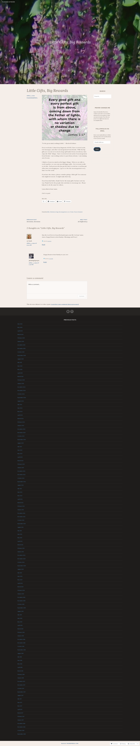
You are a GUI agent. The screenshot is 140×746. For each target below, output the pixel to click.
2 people (51, 258)
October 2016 (21, 730)
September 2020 (22, 565)
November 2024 (22, 390)
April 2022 (20, 499)
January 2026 (21, 341)
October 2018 (21, 646)
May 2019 (20, 622)
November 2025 (21, 348)
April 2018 (20, 667)
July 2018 (20, 657)
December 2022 (21, 471)
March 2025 (20, 376)
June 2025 (20, 366)
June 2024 (20, 408)
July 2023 (20, 446)
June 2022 (20, 492)
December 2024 (21, 387)
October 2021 (21, 520)
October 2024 (21, 394)
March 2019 (20, 629)
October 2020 (21, 562)
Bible (48, 212)
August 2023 (21, 443)
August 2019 (20, 611)
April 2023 (20, 457)
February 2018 (21, 674)
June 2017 (20, 702)
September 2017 (22, 692)
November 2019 (21, 600)
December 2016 (21, 723)
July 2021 (20, 530)
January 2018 (21, 678)
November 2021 (21, 516)
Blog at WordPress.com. (70, 743)
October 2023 (21, 436)
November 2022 (21, 474)
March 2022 (20, 502)
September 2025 (22, 355)
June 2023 (20, 450)
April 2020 (20, 583)
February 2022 (21, 506)
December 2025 (21, 345)
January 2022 (21, 509)
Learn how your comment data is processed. (65, 304)
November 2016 (21, 727)
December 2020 (21, 555)
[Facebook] (68, 311)
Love (68, 212)
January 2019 (21, 636)
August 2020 (21, 569)
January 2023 (21, 467)
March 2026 (20, 334)
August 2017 (20, 695)
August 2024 (21, 401)
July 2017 (20, 699)
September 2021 (22, 523)
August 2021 (20, 527)
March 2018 (20, 671)
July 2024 (20, 404)
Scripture (80, 212)
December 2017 (21, 681)
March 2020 (20, 586)
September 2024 (22, 397)
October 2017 (21, 688)
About (136, 2)
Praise (71, 212)
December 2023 (21, 429)
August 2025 (21, 359)
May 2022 (20, 495)
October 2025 (21, 352)
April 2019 (20, 625)
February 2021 (21, 548)
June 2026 (20, 324)
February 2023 (21, 464)
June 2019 (20, 618)
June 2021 (20, 534)
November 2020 (22, 558)
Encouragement (63, 212)
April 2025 (20, 373)
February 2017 (21, 716)
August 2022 (21, 485)
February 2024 (21, 422)
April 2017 (20, 709)
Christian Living (54, 212)
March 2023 (20, 460)
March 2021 (20, 544)
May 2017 (20, 706)
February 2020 (21, 590)
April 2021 (20, 541)
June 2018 (20, 660)
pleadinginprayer (33, 98)
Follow (97, 149)
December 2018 (21, 639)
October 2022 (21, 478)
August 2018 (20, 653)
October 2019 (21, 604)
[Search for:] (102, 96)
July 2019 (20, 615)
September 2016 (22, 734)
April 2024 (20, 415)
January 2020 (21, 594)
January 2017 (21, 720)
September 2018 (22, 650)
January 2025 (21, 383)
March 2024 (20, 418)
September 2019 (22, 608)
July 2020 (20, 573)
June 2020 (20, 576)
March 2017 (20, 713)
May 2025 (20, 369)
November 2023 (21, 432)
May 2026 (20, 327)
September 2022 (22, 481)
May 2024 (20, 411)
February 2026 (21, 338)
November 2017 (21, 685)
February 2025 (21, 380)
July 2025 (20, 362)
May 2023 (20, 453)
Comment (81, 296)
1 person (49, 241)
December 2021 (21, 513)
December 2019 (21, 597)
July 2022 (20, 488)
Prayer (75, 212)
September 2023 (22, 439)
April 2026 (20, 331)
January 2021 (21, 551)
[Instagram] (72, 311)
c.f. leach (29, 241)
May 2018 (20, 664)
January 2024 (21, 425)
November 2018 (21, 643)
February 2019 (21, 632)
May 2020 (20, 579)
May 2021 (20, 537)
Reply (43, 244)
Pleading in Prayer (8, 2)
